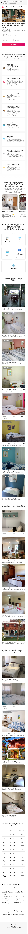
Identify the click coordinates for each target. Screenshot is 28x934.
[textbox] (7, 40)
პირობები (19, 927)
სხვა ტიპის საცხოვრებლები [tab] (19, 887)
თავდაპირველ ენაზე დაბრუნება (9, 3)
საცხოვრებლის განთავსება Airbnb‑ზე (15, 6)
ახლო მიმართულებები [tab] (6, 887)
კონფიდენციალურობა (11, 927)
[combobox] (13, 36)
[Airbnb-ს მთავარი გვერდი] (3, 7)
